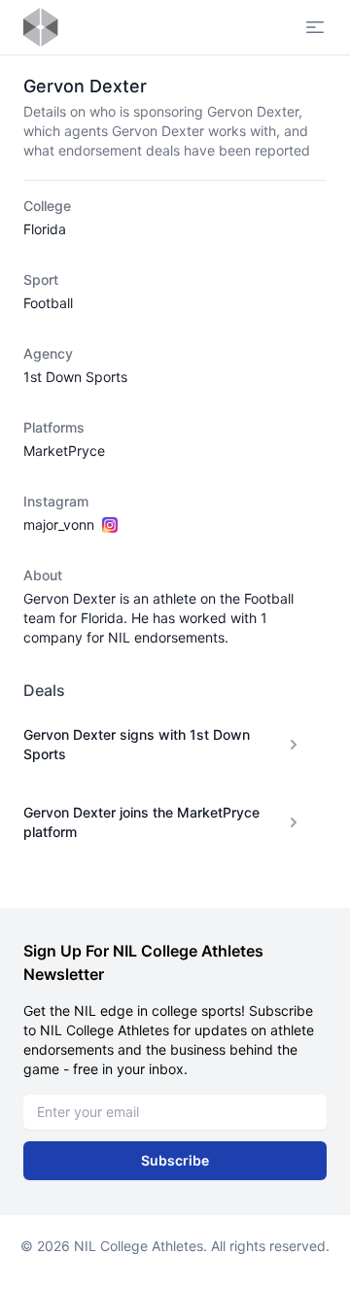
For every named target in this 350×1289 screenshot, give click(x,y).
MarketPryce (64, 450)
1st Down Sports (75, 376)
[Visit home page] (40, 27)
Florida (44, 229)
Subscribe (175, 1160)
